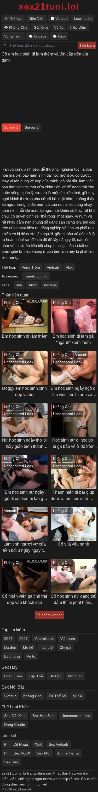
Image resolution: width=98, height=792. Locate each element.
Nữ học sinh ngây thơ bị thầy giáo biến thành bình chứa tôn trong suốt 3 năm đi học (24, 444)
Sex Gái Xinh (15, 716)
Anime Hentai (68, 753)
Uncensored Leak (76, 716)
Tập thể (46, 647)
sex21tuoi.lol (49, 6)
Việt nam (67, 638)
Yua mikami (44, 638)
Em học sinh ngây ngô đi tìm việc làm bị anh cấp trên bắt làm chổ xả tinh (73, 392)
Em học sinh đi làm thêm (24, 336)
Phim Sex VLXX (17, 753)
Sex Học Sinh (43, 716)
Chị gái (65, 647)
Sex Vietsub (58, 744)
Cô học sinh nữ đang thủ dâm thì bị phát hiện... (73, 599)
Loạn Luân (13, 676)
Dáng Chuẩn (14, 724)
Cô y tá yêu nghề (73, 544)
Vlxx (69, 267)
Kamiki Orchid (36, 276)
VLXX (77, 696)
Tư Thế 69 (57, 696)
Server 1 (11, 127)
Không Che (32, 696)
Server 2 (32, 127)
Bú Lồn (55, 676)
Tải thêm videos (49, 615)
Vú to (31, 656)
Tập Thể (36, 676)
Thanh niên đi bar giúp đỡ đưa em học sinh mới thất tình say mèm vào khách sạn (73, 496)
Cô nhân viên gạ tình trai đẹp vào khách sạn (24, 599)
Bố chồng (12, 656)
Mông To (75, 676)
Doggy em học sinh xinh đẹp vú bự (24, 391)
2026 (8, 638)
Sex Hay (11, 762)
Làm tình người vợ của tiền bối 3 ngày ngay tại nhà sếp (24, 548)
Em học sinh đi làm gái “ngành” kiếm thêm (74, 339)
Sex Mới (43, 753)
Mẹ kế (28, 647)
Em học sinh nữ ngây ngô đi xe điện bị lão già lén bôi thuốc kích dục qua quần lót (24, 496)
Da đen (10, 647)
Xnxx (33, 285)
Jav (19, 285)
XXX (38, 744)
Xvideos (50, 285)
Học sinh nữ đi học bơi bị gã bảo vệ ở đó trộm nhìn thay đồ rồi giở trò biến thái (73, 444)
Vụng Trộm (31, 267)
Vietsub (53, 267)
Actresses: (10, 276)
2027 (23, 638)
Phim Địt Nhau (16, 744)
